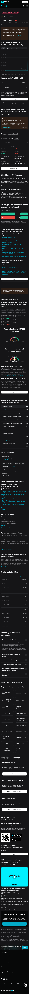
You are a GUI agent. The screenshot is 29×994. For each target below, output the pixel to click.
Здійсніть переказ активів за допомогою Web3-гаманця (13, 508)
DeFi (4, 463)
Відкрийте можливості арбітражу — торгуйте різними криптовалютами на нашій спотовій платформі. (14, 273)
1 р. (22, 48)
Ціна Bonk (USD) (6, 719)
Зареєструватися (7, 37)
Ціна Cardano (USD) (21, 713)
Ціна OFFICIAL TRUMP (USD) (6, 749)
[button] (14, 952)
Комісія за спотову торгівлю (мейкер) (11, 409)
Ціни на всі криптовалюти (14, 282)
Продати (3, 546)
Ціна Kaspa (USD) (21, 693)
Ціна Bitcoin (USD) (7, 731)
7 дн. (8, 48)
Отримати (25, 947)
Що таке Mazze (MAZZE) (8, 242)
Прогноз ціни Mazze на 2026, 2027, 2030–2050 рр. (12, 375)
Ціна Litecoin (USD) (21, 731)
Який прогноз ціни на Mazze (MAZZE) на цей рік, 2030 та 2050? (13, 249)
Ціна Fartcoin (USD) (21, 725)
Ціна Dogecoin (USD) (20, 707)
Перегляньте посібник (6, 527)
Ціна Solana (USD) (21, 737)
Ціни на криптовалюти (10, 9)
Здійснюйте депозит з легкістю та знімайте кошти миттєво (14, 492)
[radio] (5, 459)
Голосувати (24, 213)
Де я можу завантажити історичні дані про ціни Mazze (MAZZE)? (13, 253)
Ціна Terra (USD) (20, 700)
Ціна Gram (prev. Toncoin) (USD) (20, 719)
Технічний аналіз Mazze (14, 395)
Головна (2, 9)
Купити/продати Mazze (14, 279)
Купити (3, 525)
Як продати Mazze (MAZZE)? (9, 240)
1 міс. (12, 48)
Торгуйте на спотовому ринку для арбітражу (12, 498)
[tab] (14, 952)
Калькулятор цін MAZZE (14, 99)
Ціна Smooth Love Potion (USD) (6, 700)
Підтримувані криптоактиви (9, 430)
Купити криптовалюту (14, 168)
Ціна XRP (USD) (20, 743)
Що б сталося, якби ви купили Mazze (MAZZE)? (11, 245)
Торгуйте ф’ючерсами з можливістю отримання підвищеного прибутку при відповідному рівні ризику (13, 501)
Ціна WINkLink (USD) (6, 737)
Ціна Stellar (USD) (6, 743)
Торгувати (14, 854)
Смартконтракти (6, 466)
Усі (25, 48)
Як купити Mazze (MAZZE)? (9, 237)
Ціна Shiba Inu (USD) (6, 707)
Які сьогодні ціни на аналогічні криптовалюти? (14, 256)
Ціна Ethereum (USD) (20, 749)
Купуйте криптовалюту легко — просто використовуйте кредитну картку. (12, 268)
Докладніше (4, 566)
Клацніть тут (18, 35)
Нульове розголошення (19, 463)
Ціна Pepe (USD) (6, 713)
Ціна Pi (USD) (5, 725)
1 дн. (3, 48)
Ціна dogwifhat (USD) (6, 693)
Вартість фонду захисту (8, 436)
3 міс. (17, 48)
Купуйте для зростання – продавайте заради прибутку (12, 495)
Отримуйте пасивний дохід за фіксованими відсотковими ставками (12, 505)
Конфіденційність (9, 463)
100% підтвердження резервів (10, 440)
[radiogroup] (8, 459)
